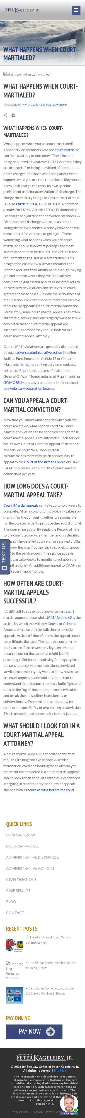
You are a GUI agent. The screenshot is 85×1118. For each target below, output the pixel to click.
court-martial (59, 105)
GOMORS (11, 382)
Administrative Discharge (32, 857)
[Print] (16, 114)
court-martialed (67, 149)
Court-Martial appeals (20, 505)
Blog (48, 105)
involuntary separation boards (30, 388)
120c (56, 204)
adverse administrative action (39, 352)
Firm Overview (20, 835)
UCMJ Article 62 (58, 617)
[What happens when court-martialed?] (42, 74)
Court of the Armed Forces (45, 462)
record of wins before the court (50, 790)
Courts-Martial (22, 846)
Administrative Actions (30, 868)
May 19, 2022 (19, 105)
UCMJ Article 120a (22, 204)
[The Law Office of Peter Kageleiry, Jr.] (21, 10)
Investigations (21, 879)
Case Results (18, 890)
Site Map (59, 1070)
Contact (15, 912)
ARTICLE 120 (38, 105)
